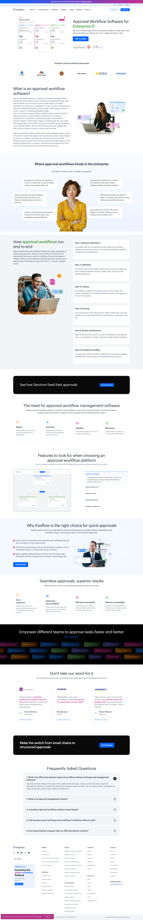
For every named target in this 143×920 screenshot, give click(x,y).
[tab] (106, 478)
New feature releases (47, 865)
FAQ (88, 897)
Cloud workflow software (71, 890)
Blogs (88, 879)
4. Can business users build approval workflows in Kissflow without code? (60, 820)
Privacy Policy (39, 916)
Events (89, 882)
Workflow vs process (70, 876)
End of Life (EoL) (60, 917)
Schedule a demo (46, 879)
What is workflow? (69, 886)
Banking (89, 854)
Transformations (43, 9)
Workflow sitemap (92, 900)
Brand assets (113, 872)
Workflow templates (47, 886)
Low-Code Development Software (51, 858)
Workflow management (71, 869)
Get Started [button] (125, 9)
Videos (89, 890)
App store (44, 882)
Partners (112, 858)
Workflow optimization (70, 907)
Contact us (113, 876)
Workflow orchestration (48, 893)
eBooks (89, 886)
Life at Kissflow (114, 865)
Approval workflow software (72, 861)
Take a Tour (114, 9)
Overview (44, 851)
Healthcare (90, 861)
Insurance (90, 858)
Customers (79, 9)
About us (112, 851)
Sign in (128, 5)
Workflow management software (73, 851)
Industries (54, 9)
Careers (112, 861)
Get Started (20, 565)
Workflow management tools (72, 872)
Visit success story (106, 385)
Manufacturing (91, 865)
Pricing (72, 9)
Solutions (64, 9)
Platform (32, 9)
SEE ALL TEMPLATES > (71, 637)
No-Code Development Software (50, 861)
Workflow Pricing (46, 875)
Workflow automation (47, 890)
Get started (106, 745)
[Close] (138, 2)
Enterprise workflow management (73, 865)
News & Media (114, 869)
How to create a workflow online (73, 893)
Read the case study (25, 719)
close (47, 916)
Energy (89, 851)
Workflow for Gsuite (70, 854)
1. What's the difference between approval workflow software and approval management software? (67, 778)
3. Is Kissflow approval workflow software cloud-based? (52, 810)
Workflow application (70, 858)
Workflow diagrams (70, 897)
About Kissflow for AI (70, 917)
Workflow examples (70, 911)
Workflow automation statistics (73, 900)
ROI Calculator (91, 893)
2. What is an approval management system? (47, 799)
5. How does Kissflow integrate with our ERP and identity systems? (57, 831)
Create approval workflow (71, 904)
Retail (88, 869)
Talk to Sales (80, 39)
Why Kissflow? (45, 854)
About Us (87, 9)
